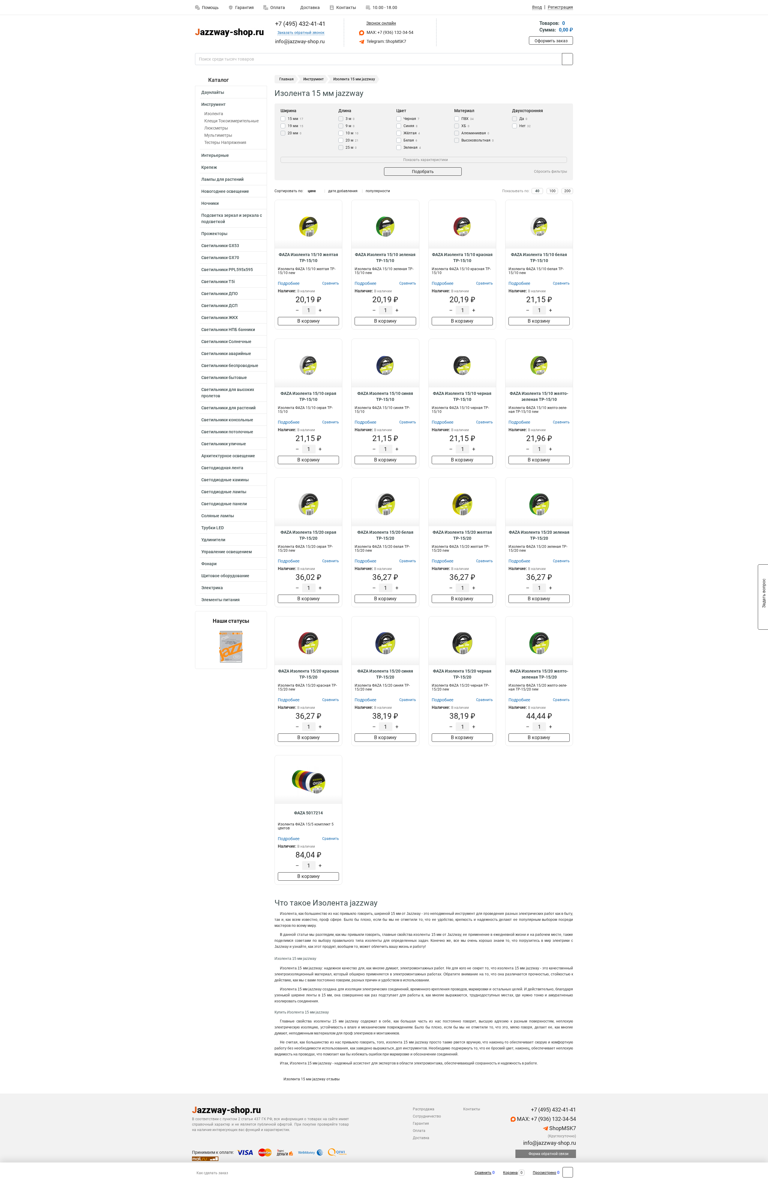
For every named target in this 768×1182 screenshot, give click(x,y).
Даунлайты (212, 92)
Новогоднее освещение (225, 191)
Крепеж (209, 167)
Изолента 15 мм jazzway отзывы (312, 1079)
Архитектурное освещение (228, 455)
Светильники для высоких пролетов (227, 392)
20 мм (295, 133)
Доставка (309, 7)
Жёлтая (412, 133)
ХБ (465, 126)
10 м (352, 133)
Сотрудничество (427, 1116)
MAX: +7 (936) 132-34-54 (389, 32)
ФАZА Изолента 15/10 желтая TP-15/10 (308, 257)
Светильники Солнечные (226, 341)
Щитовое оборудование (225, 575)
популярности (378, 191)
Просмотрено (544, 1173)
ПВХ (467, 119)
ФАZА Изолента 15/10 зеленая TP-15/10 (385, 257)
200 (567, 191)
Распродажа (423, 1109)
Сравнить (483, 1173)
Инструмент (213, 104)
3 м (350, 119)
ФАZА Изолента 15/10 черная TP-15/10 (462, 396)
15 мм (295, 119)
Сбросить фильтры (550, 171)
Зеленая (412, 147)
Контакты (346, 7)
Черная (411, 119)
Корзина (510, 1173)
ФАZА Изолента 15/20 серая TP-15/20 (308, 535)
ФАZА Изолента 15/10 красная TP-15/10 (462, 257)
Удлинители (213, 539)
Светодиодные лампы (223, 491)
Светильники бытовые (224, 377)
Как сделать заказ (212, 1173)
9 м (350, 126)
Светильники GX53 (220, 245)
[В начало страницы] (567, 1172)
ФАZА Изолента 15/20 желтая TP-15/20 (462, 535)
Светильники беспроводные (229, 365)
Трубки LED (212, 527)
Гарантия (244, 7)
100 (552, 191)
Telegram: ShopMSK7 (386, 41)
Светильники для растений (228, 407)
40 (537, 191)
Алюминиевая (475, 133)
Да (523, 119)
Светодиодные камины (225, 479)
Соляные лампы (217, 515)
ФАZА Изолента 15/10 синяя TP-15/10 (385, 396)
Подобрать (423, 171)
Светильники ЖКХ (219, 317)
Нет (525, 126)
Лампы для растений (222, 179)
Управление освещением (226, 551)
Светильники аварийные (226, 353)
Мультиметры (218, 135)
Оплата (277, 7)
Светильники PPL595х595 (227, 269)
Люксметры (216, 128)
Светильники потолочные (227, 431)
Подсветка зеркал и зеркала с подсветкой (231, 218)
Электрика (212, 587)
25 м (351, 147)
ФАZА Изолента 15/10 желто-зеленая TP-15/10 (539, 396)
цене (312, 191)
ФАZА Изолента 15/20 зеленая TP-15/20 (539, 535)
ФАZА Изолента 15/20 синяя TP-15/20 (385, 674)
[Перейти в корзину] (533, 27)
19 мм (295, 126)
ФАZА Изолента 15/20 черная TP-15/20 (462, 674)
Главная (286, 79)
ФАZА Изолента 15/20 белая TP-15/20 (385, 535)
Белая (410, 140)
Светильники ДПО (219, 293)
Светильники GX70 (220, 257)
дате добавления (343, 191)
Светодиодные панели (224, 503)
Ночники (210, 203)
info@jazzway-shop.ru (549, 1143)
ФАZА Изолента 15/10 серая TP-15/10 (308, 396)
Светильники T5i (218, 281)
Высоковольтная (477, 140)
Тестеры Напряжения (225, 142)
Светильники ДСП (219, 305)
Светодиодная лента (222, 467)
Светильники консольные (227, 419)
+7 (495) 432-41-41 (300, 23)
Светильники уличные (223, 443)
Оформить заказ (551, 40)
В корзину (308, 321)
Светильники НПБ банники (228, 329)
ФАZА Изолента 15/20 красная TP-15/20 (308, 674)
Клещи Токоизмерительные (231, 120)
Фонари (209, 563)
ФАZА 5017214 (308, 812)
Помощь (210, 7)
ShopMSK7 (562, 1128)
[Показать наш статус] (231, 646)
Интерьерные (215, 155)
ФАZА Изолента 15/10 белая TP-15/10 (539, 257)
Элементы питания (220, 599)
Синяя (411, 126)
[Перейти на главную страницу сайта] (228, 33)
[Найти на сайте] (567, 59)
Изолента (213, 113)
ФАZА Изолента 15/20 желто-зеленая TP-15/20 (539, 674)
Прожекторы (214, 233)
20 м (352, 140)
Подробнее (288, 283)
